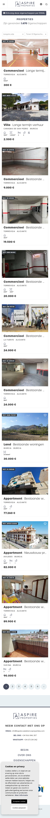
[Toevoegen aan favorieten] (45, 42)
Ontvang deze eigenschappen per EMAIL (25, 13)
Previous (6, 53)
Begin (25, 749)
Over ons (24, 755)
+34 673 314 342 (30, 740)
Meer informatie (21, 795)
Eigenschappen (24, 760)
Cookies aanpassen (19, 808)
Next (44, 53)
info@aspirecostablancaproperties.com (28, 731)
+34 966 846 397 (29, 735)
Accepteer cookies (19, 801)
